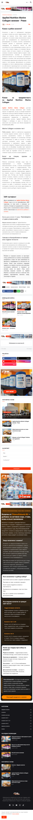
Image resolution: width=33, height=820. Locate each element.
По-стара (29, 348)
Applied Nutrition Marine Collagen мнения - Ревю (20, 422)
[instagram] (20, 805)
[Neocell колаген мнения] (6, 755)
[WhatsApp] (18, 291)
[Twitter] (15, 291)
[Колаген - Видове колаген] (6, 767)
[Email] (21, 291)
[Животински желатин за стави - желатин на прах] (6, 432)
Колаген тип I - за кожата (8, 328)
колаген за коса (16, 715)
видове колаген (16, 709)
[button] (2, 2)
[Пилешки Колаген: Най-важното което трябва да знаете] (6, 739)
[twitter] (13, 805)
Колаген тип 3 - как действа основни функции (24, 312)
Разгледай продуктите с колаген (16, 697)
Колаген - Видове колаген (18, 765)
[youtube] (16, 805)
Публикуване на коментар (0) (16, 343)
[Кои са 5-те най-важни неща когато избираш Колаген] (6, 747)
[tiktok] (23, 805)
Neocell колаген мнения (8, 311)
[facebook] (9, 805)
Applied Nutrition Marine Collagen (13, 108)
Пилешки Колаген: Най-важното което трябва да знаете (21, 737)
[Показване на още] (25, 291)
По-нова (4, 348)
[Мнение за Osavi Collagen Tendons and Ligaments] (6, 440)
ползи (16, 729)
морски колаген (14, 287)
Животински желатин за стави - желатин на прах (20, 430)
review (28, 287)
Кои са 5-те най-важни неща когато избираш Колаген (21, 745)
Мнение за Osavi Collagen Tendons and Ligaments (21, 438)
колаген (15, 14)
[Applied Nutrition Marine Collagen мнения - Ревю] (6, 424)
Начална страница (7, 14)
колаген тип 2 (16, 723)
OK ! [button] (4, 817)
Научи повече (15, 813)
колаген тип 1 (16, 717)
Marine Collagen (22, 287)
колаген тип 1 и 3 (16, 720)
